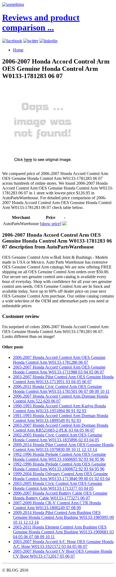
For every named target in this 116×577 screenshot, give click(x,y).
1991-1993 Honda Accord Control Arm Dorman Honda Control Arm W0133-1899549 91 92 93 (60, 418)
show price (50, 223)
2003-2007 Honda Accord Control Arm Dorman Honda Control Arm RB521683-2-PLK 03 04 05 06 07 (60, 427)
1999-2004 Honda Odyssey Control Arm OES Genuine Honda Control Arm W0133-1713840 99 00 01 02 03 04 (61, 476)
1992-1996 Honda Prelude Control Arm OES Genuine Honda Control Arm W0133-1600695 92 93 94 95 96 (59, 456)
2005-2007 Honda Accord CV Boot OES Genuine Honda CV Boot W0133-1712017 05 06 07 (62, 553)
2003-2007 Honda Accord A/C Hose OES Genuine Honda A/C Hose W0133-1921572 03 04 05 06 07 (63, 544)
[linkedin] (48, 41)
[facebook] (12, 41)
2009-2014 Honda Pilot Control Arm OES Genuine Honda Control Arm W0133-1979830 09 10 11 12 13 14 (63, 447)
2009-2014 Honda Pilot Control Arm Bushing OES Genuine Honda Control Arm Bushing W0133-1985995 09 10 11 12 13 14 (63, 517)
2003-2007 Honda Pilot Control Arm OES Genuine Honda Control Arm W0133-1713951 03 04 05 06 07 (63, 379)
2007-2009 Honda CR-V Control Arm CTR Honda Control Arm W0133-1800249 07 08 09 (57, 505)
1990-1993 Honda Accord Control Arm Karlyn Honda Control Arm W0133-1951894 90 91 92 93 (59, 408)
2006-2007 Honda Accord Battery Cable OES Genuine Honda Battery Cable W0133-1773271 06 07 (60, 495)
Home (18, 50)
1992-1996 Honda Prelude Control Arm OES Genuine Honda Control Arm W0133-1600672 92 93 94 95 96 (59, 466)
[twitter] (30, 41)
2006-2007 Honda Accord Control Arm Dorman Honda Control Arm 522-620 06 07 (60, 398)
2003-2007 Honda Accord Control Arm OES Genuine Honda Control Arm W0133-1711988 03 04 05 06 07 (59, 369)
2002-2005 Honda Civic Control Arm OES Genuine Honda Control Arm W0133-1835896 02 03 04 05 (57, 437)
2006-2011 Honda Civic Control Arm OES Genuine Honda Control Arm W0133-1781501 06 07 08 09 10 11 (61, 389)
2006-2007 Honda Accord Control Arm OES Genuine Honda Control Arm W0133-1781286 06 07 (59, 360)
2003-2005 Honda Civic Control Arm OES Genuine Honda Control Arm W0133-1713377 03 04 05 (57, 486)
